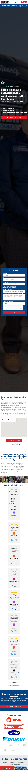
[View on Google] (14, 533)
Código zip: (5, 282)
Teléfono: (5, 277)
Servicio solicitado (7, 289)
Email (15, 287)
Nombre (5, 273)
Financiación (14, 5)
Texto (5, 287)
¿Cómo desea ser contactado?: (10, 286)
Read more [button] (14, 530)
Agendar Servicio (6, 5)
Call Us (7, 768)
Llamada (11, 287)
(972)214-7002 (11, 413)
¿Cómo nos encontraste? (9, 301)
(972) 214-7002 (18, 444)
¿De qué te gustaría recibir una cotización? (13, 293)
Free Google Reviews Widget (14, 685)
